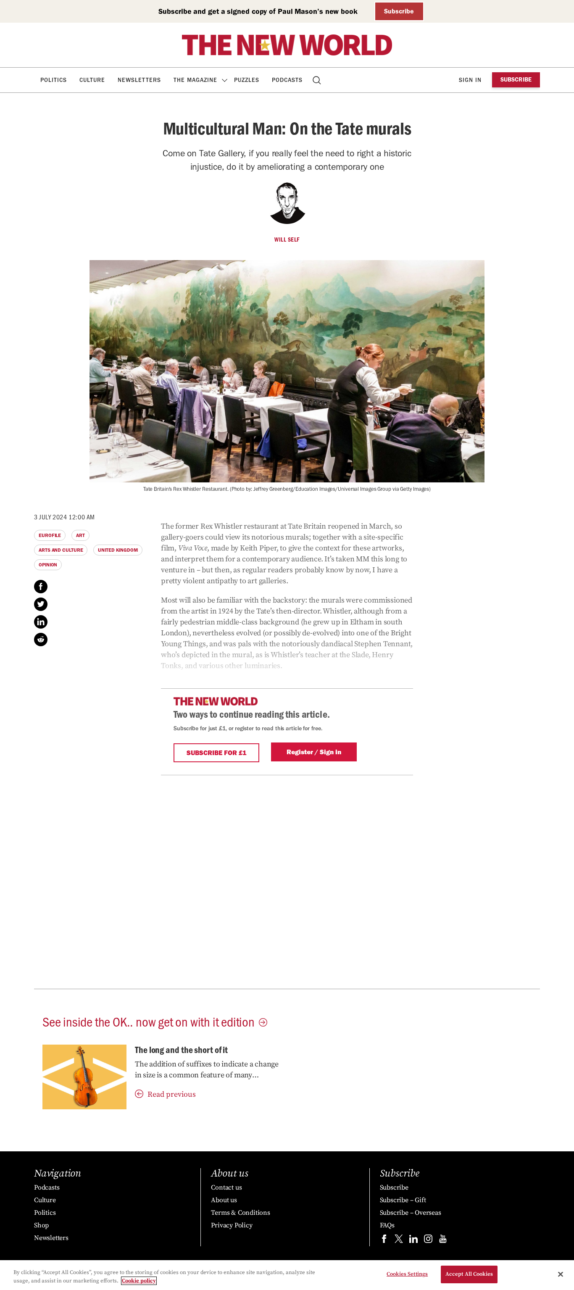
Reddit (40, 639)
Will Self (287, 239)
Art (80, 535)
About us (224, 1200)
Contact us (226, 1187)
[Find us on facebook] (384, 1240)
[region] (287, 1275)
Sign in (470, 80)
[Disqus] (287, 880)
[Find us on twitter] (399, 1240)
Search (317, 80)
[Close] (560, 1274)
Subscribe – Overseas (410, 1212)
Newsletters (139, 80)
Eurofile (50, 535)
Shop (41, 1225)
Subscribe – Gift (403, 1200)
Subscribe (399, 11)
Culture (92, 80)
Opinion (48, 565)
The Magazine (195, 80)
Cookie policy (139, 1280)
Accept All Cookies (469, 1274)
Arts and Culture (61, 550)
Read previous (171, 1094)
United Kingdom (118, 550)
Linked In (40, 622)
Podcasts (287, 80)
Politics (53, 80)
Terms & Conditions (240, 1212)
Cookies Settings (407, 1274)
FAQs (387, 1225)
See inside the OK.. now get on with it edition (148, 1021)
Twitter (40, 604)
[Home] (287, 44)
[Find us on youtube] (443, 1240)
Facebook (40, 586)
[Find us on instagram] (428, 1240)
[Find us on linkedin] (413, 1240)
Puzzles (246, 80)
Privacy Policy (231, 1225)
